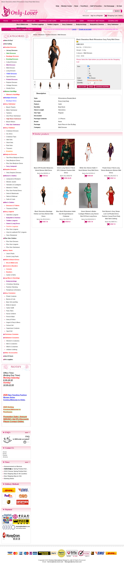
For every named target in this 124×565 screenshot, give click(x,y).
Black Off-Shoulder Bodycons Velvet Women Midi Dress (43, 169)
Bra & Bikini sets (22, 24)
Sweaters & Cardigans (13, 185)
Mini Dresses (10, 65)
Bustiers (9, 272)
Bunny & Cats (10, 299)
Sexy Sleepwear (11, 235)
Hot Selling (8, 44)
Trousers (9, 148)
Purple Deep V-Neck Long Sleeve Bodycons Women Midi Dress (111, 170)
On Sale (119, 6)
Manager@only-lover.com (73, 562)
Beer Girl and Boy (12, 302)
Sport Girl (9, 331)
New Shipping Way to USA (13, 476)
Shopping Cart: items (115, 15)
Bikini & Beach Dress (11, 259)
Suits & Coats (10, 199)
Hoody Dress (10, 88)
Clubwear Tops (11, 137)
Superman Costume (12, 328)
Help (57, 6)
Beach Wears (10, 122)
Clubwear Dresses (12, 131)
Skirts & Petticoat (11, 196)
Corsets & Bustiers (11, 266)
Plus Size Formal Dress (14, 190)
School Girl (10, 325)
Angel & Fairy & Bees (13, 322)
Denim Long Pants (12, 256)
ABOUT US (31, 21)
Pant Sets (9, 145)
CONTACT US (17, 21)
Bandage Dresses (12, 56)
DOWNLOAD (113, 21)
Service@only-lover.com (55, 562)
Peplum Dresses (11, 82)
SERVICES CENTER (68, 21)
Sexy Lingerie (9, 211)
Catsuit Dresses (11, 62)
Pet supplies (8, 359)
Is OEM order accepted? (21, 439)
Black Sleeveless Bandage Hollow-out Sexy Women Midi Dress (43, 214)
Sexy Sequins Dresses (13, 172)
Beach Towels (11, 107)
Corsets (9, 269)
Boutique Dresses (10, 98)
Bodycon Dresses (10, 154)
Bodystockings (81, 24)
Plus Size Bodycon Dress (14, 163)
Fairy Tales (9, 311)
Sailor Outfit (10, 308)
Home (5, 21)
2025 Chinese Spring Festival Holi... (16, 469)
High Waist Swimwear (13, 119)
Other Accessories (11, 353)
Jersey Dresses (11, 50)
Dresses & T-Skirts (12, 205)
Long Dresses (11, 71)
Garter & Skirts (11, 275)
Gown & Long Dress (13, 223)
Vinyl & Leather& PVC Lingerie (16, 232)
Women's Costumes (12, 341)
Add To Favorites (96, 6)
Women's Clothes (10, 176)
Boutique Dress (11, 101)
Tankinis (9, 113)
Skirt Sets (9, 139)
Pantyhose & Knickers (13, 290)
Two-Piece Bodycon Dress (15, 157)
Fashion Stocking (12, 287)
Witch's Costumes (12, 347)
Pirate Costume (11, 296)
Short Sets (9, 142)
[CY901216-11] (49, 88)
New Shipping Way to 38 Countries (15, 474)
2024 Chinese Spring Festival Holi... (16, 471)
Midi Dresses (10, 68)
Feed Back (84, 6)
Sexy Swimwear (113, 24)
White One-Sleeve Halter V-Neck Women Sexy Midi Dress (88, 169)
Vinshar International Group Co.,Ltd (60, 560)
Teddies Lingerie (53, 24)
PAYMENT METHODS (95, 21)
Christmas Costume (11, 334)
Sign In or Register (97, 15)
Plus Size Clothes (10, 238)
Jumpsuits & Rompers (13, 179)
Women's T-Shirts (12, 187)
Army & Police (11, 319)
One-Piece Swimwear (13, 116)
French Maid (10, 316)
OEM (82, 21)
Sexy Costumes (10, 293)
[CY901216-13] (68, 88)
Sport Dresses (11, 76)
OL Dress (9, 134)
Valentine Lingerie (12, 215)
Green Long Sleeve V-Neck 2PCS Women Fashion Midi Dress (66, 170)
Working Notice (9, 478)
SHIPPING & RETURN (47, 21)
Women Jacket (11, 182)
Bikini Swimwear (11, 110)
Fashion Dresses (10, 47)
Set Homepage (109, 6)
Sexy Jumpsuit (11, 166)
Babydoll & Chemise (97, 24)
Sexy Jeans (8, 250)
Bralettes (9, 151)
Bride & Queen (11, 305)
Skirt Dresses (21, 28)
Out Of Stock (8, 356)
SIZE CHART (8, 25)
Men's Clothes (9, 202)
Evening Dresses (12, 59)
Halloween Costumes (11, 338)
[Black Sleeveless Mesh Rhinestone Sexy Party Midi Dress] (54, 59)
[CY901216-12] (59, 88)
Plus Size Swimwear (13, 124)
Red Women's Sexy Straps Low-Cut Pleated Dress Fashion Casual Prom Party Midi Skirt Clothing (111, 215)
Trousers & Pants (12, 208)
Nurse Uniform (11, 314)
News (76, 6)
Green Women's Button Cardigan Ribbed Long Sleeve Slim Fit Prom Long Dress (88, 214)
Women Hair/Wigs (10, 91)
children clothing (11, 349)
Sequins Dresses (10, 169)
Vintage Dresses (11, 85)
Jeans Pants (10, 253)
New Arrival (8, 40)
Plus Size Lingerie (12, 229)
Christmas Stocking (12, 284)
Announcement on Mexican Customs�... (13, 467)
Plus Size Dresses (12, 241)
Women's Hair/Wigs (13, 94)
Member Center (66, 6)
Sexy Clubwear (67, 24)
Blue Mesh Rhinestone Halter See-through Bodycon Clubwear (66, 214)
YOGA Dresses (11, 74)
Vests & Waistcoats (12, 193)
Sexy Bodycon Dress (13, 160)
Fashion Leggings (38, 24)
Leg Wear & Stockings (12, 278)
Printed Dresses (12, 79)
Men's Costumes (11, 344)
